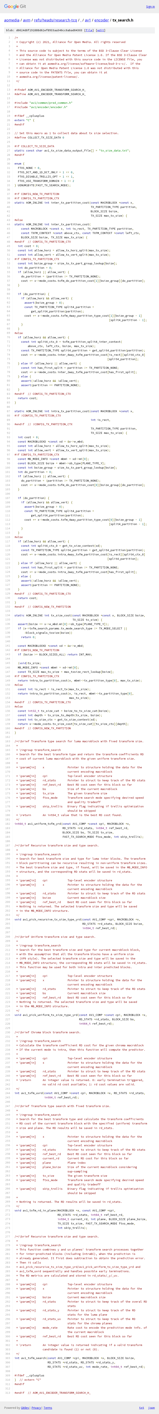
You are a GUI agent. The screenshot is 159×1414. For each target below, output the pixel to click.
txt (141, 1407)
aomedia (11, 20)
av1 (88, 20)
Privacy (36, 1408)
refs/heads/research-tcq (55, 20)
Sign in (150, 6)
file (89, 30)
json (151, 1407)
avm (26, 20)
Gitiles (25, 1408)
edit (100, 30)
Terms (47, 1408)
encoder (101, 20)
